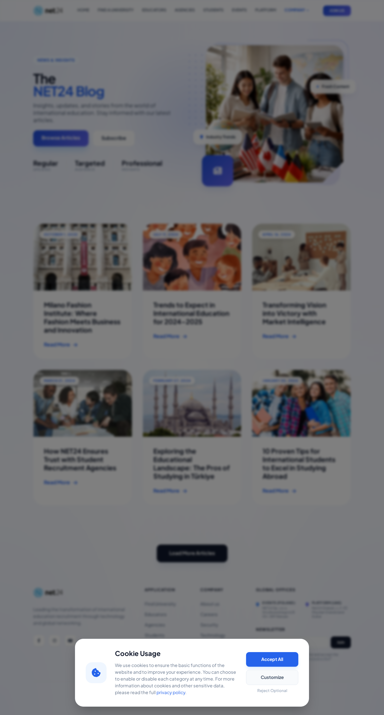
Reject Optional (272, 690)
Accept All (272, 659)
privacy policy (170, 692)
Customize (272, 677)
